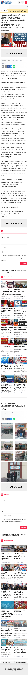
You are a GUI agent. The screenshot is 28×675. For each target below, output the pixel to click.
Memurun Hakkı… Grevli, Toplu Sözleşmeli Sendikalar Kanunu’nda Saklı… (20, 311)
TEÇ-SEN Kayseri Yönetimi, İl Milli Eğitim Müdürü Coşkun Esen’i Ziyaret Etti (20, 556)
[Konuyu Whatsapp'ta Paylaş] (14, 66)
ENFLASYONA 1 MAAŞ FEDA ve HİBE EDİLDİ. (20, 328)
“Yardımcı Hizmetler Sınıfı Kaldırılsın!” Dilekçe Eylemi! (6, 649)
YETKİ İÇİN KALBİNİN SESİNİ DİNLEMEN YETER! (7, 310)
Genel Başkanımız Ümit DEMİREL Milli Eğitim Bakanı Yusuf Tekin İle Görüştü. (6, 368)
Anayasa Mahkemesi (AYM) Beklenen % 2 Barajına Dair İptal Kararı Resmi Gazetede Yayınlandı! (7, 293)
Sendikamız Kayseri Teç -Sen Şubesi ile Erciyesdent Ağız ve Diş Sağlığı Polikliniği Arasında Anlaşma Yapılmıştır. (20, 651)
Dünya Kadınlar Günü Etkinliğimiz (20, 610)
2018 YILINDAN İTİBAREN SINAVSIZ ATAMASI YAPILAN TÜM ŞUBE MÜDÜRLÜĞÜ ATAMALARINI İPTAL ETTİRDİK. (6, 388)
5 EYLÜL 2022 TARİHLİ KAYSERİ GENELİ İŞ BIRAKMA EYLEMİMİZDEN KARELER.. (6, 556)
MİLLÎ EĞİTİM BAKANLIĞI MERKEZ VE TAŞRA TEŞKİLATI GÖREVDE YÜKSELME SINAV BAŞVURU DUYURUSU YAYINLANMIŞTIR (7, 614)
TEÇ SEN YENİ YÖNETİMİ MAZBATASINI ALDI (6, 574)
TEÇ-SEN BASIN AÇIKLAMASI (5, 347)
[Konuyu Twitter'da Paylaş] (11, 66)
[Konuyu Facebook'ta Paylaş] (8, 66)
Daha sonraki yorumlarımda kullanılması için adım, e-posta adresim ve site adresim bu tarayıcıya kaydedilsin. (13, 258)
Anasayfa (3, 27)
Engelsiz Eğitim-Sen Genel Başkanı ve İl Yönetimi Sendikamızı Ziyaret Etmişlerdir (20, 386)
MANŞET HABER (8, 27)
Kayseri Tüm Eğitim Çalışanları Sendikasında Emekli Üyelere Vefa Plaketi (18, 11)
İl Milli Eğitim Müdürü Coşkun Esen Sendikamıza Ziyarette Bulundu (20, 349)
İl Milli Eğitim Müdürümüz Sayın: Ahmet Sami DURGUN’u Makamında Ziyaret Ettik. (19, 293)
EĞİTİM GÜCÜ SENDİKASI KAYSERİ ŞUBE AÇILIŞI (20, 630)
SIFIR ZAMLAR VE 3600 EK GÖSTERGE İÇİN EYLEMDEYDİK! (20, 574)
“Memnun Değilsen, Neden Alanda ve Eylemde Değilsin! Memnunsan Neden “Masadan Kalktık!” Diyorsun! (6, 632)
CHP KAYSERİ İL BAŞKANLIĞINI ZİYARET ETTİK (18, 592)
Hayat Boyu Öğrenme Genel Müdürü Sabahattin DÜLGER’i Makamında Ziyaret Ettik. (7, 331)
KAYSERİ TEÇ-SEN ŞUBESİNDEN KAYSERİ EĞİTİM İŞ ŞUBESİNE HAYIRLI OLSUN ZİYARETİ (6, 594)
